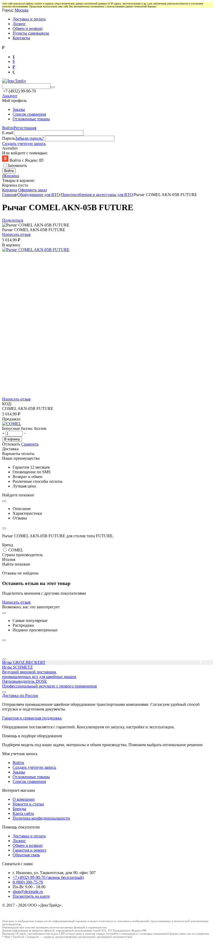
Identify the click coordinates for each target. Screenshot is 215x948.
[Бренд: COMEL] (11, 423)
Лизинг (19, 23)
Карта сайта (23, 813)
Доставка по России (20, 695)
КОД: (7, 404)
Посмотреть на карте (31, 896)
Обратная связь (26, 855)
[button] (12, 220)
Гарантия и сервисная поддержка (32, 718)
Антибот (10, 148)
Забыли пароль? (29, 138)
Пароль (8, 138)
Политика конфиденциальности (41, 818)
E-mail (7, 133)
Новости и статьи (28, 804)
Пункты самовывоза (31, 33)
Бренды (19, 808)
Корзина (9, 190)
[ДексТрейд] (14, 81)
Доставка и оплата (29, 19)
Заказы (19, 109)
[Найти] (53, 87)
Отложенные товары (31, 119)
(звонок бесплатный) (48, 877)
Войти (8, 128)
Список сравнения (29, 114)
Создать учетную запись (24, 143)
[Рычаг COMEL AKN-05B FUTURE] (35, 249)
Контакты (21, 38)
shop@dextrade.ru (28, 891)
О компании (24, 799)
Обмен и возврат (28, 28)
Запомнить (17, 165)
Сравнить (30, 444)
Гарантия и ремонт (29, 850)
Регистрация (25, 128)
